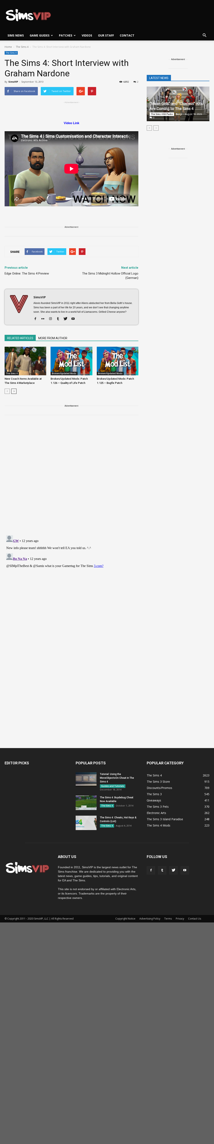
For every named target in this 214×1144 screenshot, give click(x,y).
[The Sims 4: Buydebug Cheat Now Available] (86, 803)
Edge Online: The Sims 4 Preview (27, 273)
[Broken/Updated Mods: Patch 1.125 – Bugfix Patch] (117, 361)
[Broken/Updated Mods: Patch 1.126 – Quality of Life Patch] (71, 361)
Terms (168, 918)
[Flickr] (44, 318)
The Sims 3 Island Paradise (165, 819)
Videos (87, 35)
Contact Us (194, 918)
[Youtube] (74, 318)
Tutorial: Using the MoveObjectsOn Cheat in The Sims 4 (117, 778)
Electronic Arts (156, 813)
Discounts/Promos (159, 788)
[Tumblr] (59, 318)
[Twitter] (67, 318)
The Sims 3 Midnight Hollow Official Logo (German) (110, 276)
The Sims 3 (154, 794)
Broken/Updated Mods (64, 373)
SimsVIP (13, 81)
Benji (179, 114)
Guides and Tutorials (112, 786)
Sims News (16, 35)
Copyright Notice (125, 918)
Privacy (180, 918)
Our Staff (106, 35)
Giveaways (154, 800)
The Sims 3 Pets (158, 807)
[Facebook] (36, 318)
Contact (127, 35)
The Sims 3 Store (158, 782)
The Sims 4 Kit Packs (162, 114)
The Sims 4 (11, 52)
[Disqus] (71, 478)
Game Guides (40, 35)
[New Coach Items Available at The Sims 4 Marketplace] (25, 361)
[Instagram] (51, 318)
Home (8, 47)
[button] (204, 35)
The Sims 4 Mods (158, 825)
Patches (65, 35)
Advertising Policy (149, 918)
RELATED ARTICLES (20, 338)
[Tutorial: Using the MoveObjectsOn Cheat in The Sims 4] (86, 779)
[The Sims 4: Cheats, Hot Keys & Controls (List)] (86, 823)
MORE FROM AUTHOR (52, 338)
